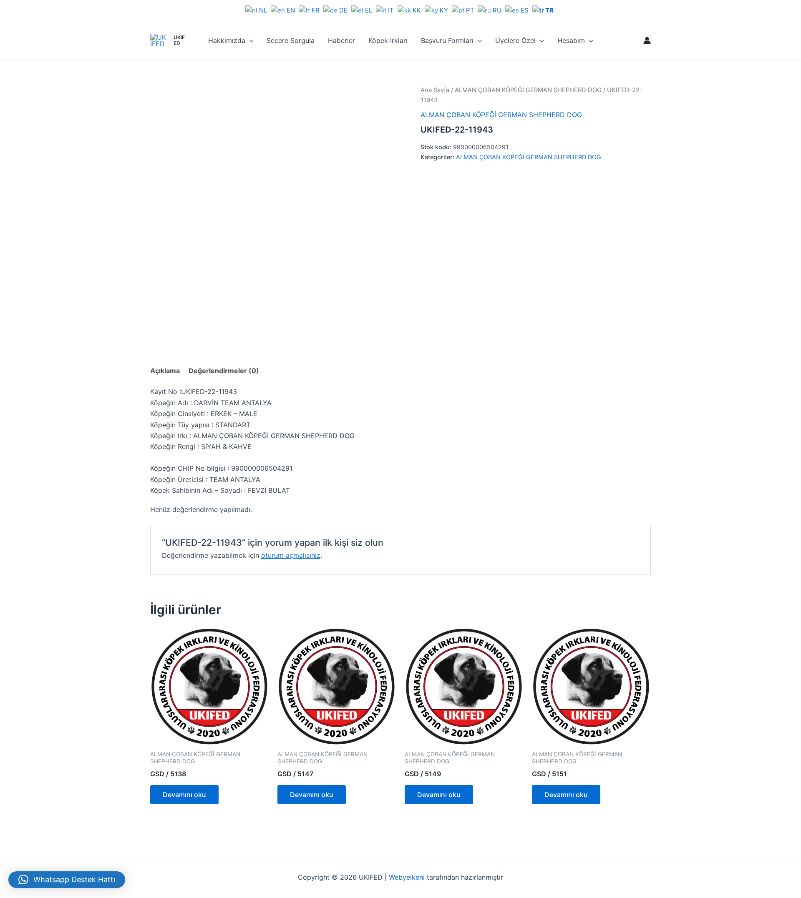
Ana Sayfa (435, 90)
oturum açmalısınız (290, 555)
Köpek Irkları (388, 40)
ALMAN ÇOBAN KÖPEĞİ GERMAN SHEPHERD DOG (528, 90)
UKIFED (179, 40)
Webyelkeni (407, 877)
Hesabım (571, 40)
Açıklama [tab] (165, 370)
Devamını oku (184, 794)
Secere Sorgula (291, 40)
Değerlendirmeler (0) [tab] (224, 370)
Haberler (341, 40)
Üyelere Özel (515, 40)
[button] (249, 40)
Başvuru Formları (447, 40)
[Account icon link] (647, 40)
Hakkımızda (226, 40)
